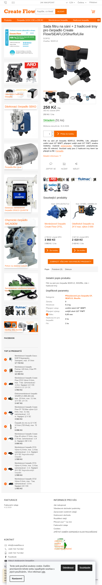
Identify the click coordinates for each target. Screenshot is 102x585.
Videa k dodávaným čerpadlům (21, 561)
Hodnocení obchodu (62, 515)
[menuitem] (7, 20)
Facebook (12, 557)
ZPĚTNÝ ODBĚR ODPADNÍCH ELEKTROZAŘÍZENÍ (75, 532)
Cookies (57, 529)
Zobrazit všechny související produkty (70, 262)
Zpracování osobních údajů (65, 512)
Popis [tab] (47, 269)
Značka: (50, 41)
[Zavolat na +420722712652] (8, 2)
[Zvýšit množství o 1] (52, 132)
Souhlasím (85, 568)
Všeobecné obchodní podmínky (67, 508)
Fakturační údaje (11, 505)
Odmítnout (68, 568)
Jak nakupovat (47, 3)
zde (43, 572)
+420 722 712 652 (16, 549)
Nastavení (17, 578)
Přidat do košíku (67, 134)
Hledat (61, 11)
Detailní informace (51, 156)
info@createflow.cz (16, 545)
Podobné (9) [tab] (57, 269)
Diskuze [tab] (68, 269)
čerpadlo (59, 151)
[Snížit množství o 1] (52, 135)
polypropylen (66, 146)
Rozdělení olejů (60, 518)
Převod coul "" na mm (63, 522)
